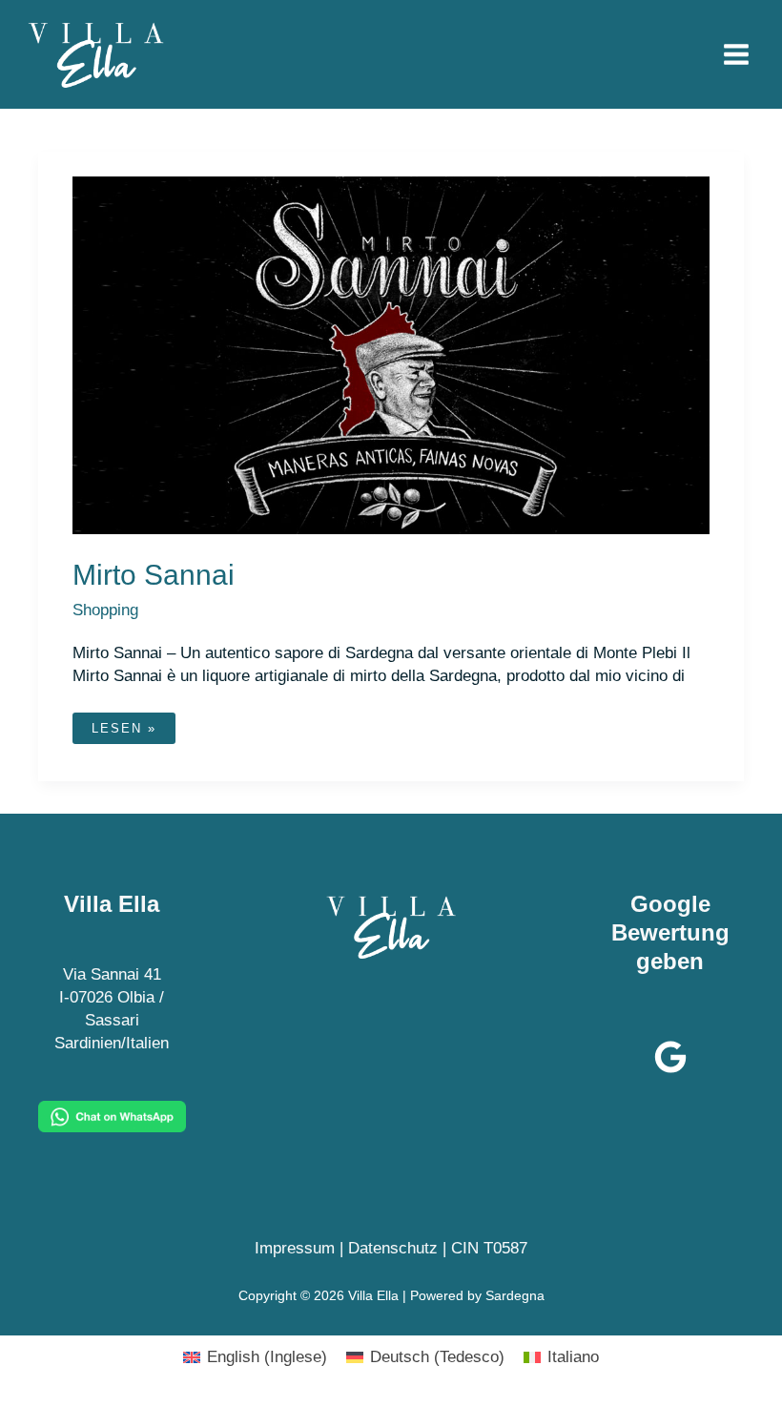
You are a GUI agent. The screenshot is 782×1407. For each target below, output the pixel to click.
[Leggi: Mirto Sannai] (390, 354)
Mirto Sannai (153, 574)
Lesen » (123, 732)
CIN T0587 (489, 1248)
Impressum (295, 1248)
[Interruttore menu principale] (737, 54)
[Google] (670, 1057)
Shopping (105, 610)
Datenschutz (393, 1248)
